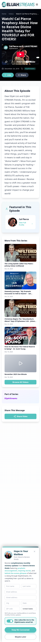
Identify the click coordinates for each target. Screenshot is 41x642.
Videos (11, 14)
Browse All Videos (20, 382)
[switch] (10, 621)
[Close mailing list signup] (34, 551)
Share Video (22, 416)
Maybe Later (20, 637)
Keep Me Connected (20, 630)
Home (4, 14)
